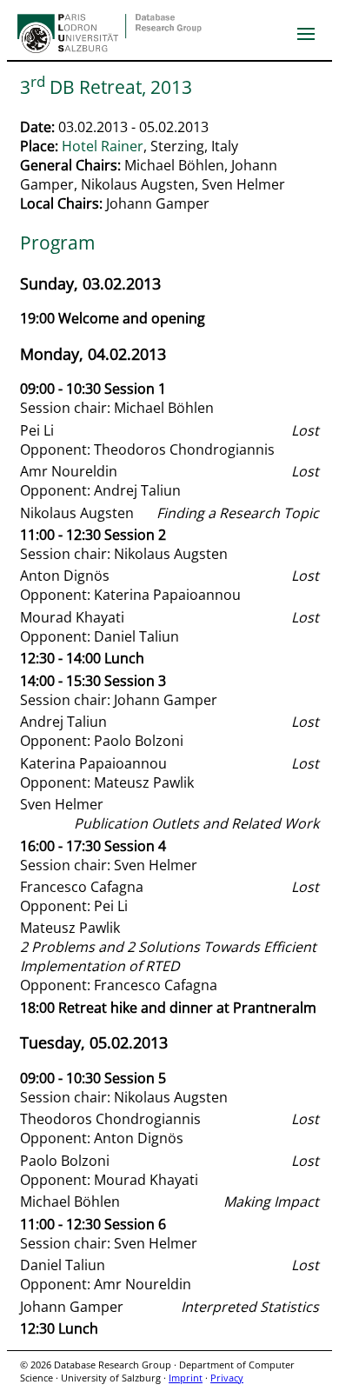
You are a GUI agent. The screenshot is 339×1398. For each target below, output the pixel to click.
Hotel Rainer (102, 146)
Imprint (186, 1377)
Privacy (226, 1377)
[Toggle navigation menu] (306, 33)
